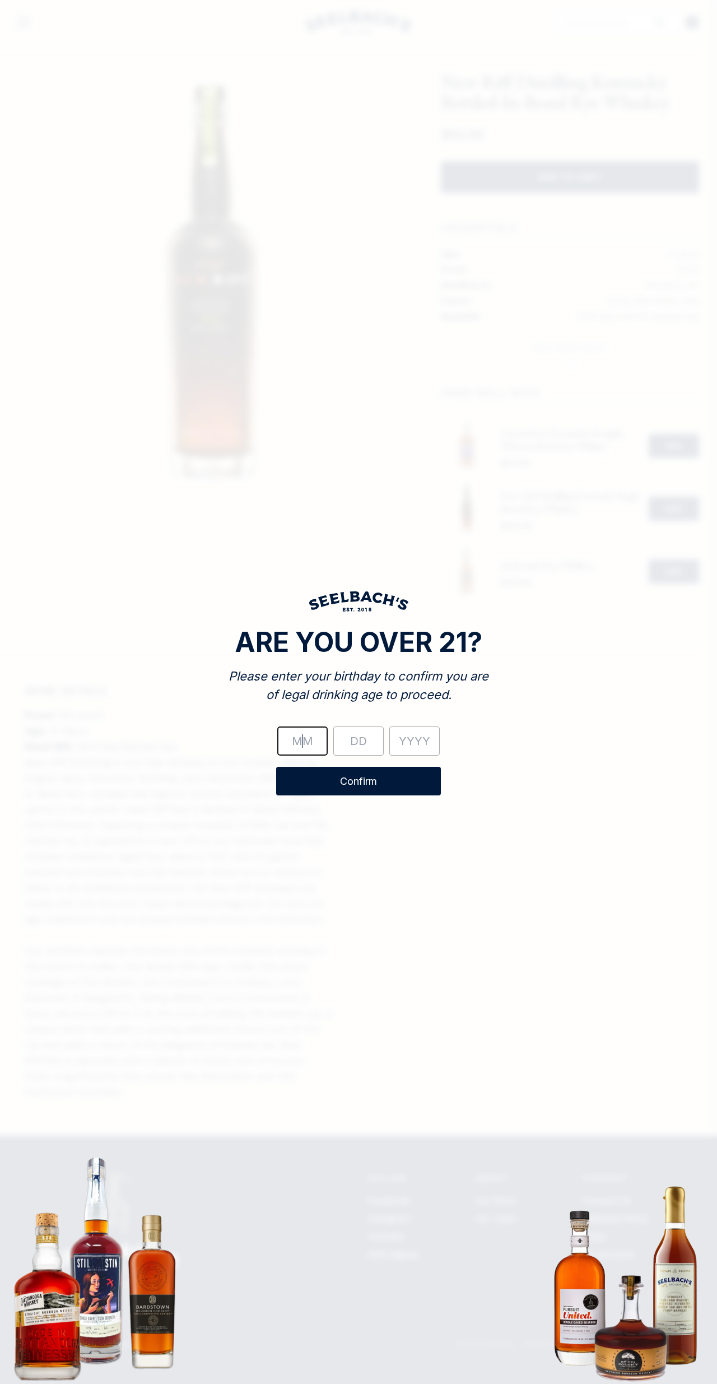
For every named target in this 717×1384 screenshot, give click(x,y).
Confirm (358, 781)
